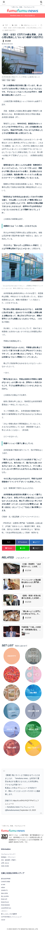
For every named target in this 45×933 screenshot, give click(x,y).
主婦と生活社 (5, 866)
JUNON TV (4, 890)
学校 (8, 80)
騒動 (13, 80)
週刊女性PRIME (5, 878)
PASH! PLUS (5, 902)
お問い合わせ (5, 863)
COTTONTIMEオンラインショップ (11, 917)
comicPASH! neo (6, 908)
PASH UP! (4, 899)
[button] (36, 548)
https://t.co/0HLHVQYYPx (23, 800)
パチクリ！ (4, 911)
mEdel (3, 887)
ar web (3, 884)
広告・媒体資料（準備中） (9, 860)
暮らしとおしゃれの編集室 (9, 914)
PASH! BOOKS (5, 905)
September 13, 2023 (28, 810)
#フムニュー (22, 788)
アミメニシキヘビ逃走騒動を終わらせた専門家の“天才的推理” (31, 582)
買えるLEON (5, 896)
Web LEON (4, 893)
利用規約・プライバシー (8, 857)
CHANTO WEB (5, 881)
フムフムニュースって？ (8, 854)
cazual (3, 920)
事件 (3, 80)
